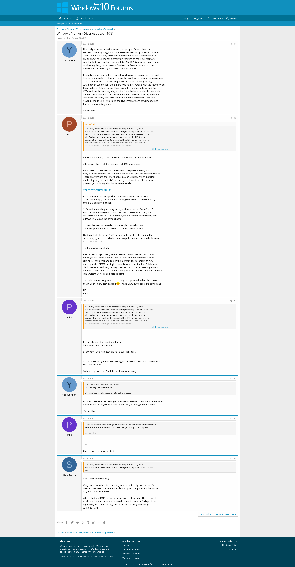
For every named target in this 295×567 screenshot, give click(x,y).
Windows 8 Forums (131, 549)
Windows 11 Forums (131, 558)
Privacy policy (100, 556)
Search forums (76, 23)
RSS (234, 549)
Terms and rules (84, 556)
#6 (235, 458)
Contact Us (231, 544)
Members (85, 18)
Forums (67, 18)
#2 (235, 118)
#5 (235, 418)
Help (111, 556)
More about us (67, 556)
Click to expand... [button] (160, 149)
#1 (235, 44)
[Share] (231, 44)
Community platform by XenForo (147, 564)
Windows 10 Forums (131, 553)
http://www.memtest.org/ (97, 189)
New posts (62, 23)
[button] (92, 18)
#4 (235, 378)
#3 (235, 300)
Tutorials (126, 544)
